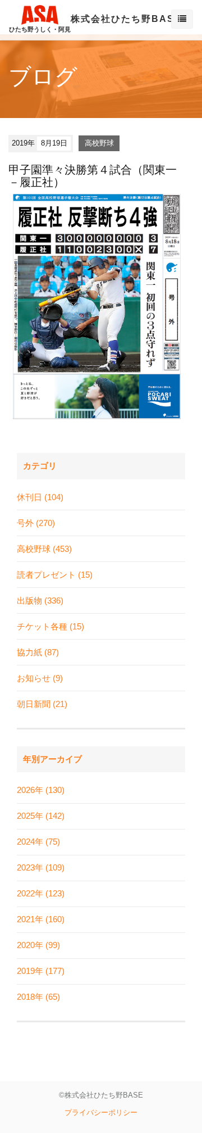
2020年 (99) (38, 945)
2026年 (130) (41, 790)
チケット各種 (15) (50, 626)
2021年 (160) (41, 919)
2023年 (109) (41, 867)
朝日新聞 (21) (42, 704)
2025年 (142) (41, 816)
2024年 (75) (38, 841)
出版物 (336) (40, 600)
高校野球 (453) (44, 549)
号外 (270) (36, 523)
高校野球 (99, 143)
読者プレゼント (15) (55, 574)
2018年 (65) (38, 996)
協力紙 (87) (38, 652)
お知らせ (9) (40, 678)
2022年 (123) (41, 893)
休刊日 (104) (40, 497)
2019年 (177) (41, 971)
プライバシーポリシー (101, 1112)
